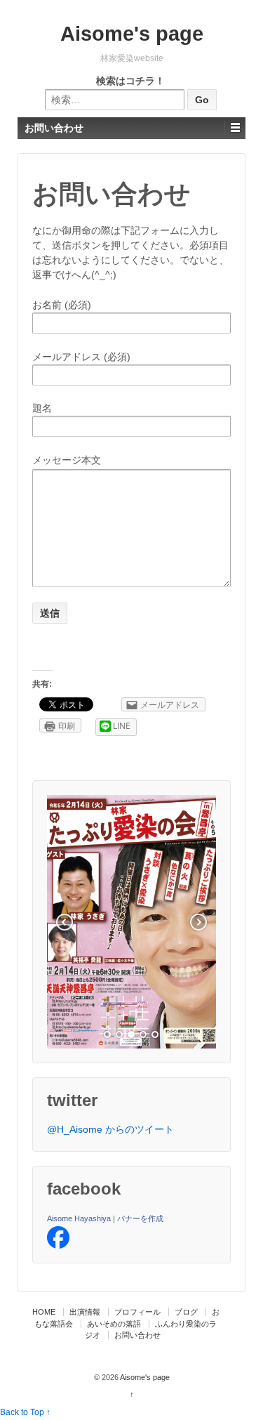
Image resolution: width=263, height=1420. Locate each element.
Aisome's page (131, 33)
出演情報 (84, 1312)
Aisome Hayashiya (79, 1218)
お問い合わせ (137, 1335)
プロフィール (137, 1312)
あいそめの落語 (114, 1324)
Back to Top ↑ (25, 1412)
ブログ (186, 1312)
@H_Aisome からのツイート (110, 1129)
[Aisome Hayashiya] (58, 1236)
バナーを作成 (140, 1218)
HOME (43, 1312)
